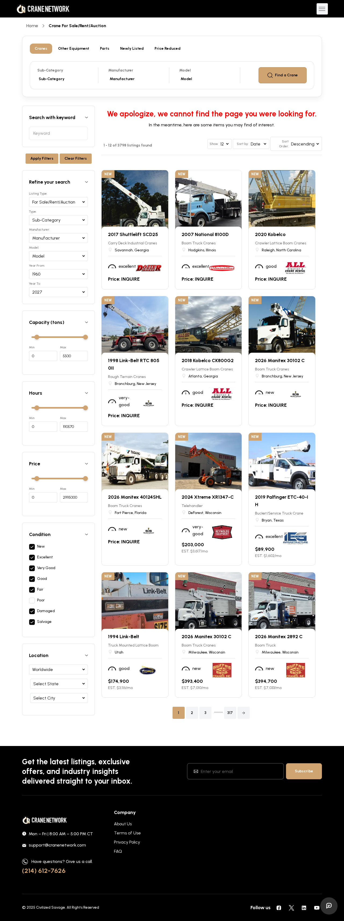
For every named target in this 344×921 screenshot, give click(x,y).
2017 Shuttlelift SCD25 (133, 234)
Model (185, 70)
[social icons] (278, 907)
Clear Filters (75, 158)
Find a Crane (286, 75)
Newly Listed (132, 48)
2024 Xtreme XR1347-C (208, 497)
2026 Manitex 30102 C (280, 360)
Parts (104, 48)
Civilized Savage (50, 907)
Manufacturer (120, 70)
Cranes (41, 48)
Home (32, 25)
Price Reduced (168, 48)
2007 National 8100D (205, 234)
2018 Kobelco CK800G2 (208, 360)
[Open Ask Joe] (329, 906)
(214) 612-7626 (44, 870)
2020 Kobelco (270, 234)
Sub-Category (50, 70)
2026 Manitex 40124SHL (135, 497)
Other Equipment (73, 48)
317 (230, 713)
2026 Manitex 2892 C (279, 637)
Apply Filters (41, 158)
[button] (244, 713)
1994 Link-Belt (123, 637)
